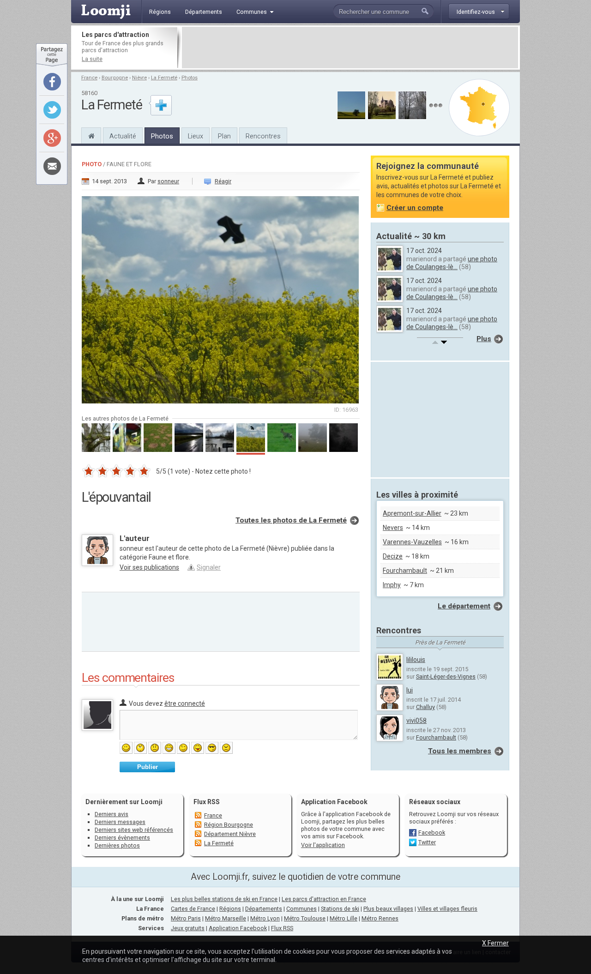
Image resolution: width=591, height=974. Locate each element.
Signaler (209, 567)
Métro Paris (186, 918)
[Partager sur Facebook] (52, 81)
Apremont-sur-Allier (412, 513)
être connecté (184, 703)
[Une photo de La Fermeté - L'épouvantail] (221, 296)
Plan (224, 136)
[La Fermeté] (91, 135)
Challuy (425, 706)
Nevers (393, 527)
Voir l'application (323, 845)
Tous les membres (459, 751)
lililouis (415, 659)
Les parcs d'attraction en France (324, 899)
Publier (147, 767)
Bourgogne (115, 78)
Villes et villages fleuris (447, 908)
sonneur (168, 181)
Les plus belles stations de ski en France (224, 899)
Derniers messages (120, 821)
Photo (92, 164)
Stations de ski (340, 908)
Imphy (392, 585)
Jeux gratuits (188, 928)
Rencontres (263, 136)
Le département (464, 606)
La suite (92, 58)
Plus (483, 339)
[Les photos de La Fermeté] (435, 105)
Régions (230, 908)
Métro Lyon (265, 918)
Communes (301, 908)
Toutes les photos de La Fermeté (291, 520)
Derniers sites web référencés (134, 829)
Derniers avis (111, 814)
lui (409, 690)
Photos (189, 78)
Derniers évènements (122, 837)
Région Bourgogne (228, 824)
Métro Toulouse (305, 918)
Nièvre (139, 78)
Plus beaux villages (388, 908)
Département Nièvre (230, 833)
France (89, 78)
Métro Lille (343, 918)
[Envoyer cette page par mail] (52, 166)
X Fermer (495, 943)
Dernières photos (117, 845)
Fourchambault (405, 570)
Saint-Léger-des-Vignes (446, 676)
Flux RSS (206, 802)
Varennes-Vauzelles (412, 542)
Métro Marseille (225, 918)
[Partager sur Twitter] (52, 110)
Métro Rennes (380, 918)
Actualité (122, 136)
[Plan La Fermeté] (479, 107)
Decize (393, 556)
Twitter (427, 842)
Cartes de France (193, 908)
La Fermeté (164, 78)
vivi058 (416, 720)
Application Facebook (238, 928)
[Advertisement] (350, 47)
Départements (263, 908)
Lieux (195, 136)
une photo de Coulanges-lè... (451, 263)
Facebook (431, 832)
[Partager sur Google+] (52, 138)
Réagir (223, 181)
